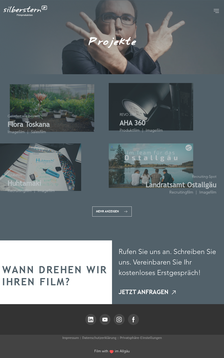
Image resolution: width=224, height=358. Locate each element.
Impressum (70, 337)
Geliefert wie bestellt (24, 116)
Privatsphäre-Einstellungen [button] (141, 337)
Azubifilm (15, 175)
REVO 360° (128, 115)
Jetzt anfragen (144, 292)
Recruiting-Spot (204, 177)
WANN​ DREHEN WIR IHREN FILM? (54, 276)
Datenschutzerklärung (99, 337)
